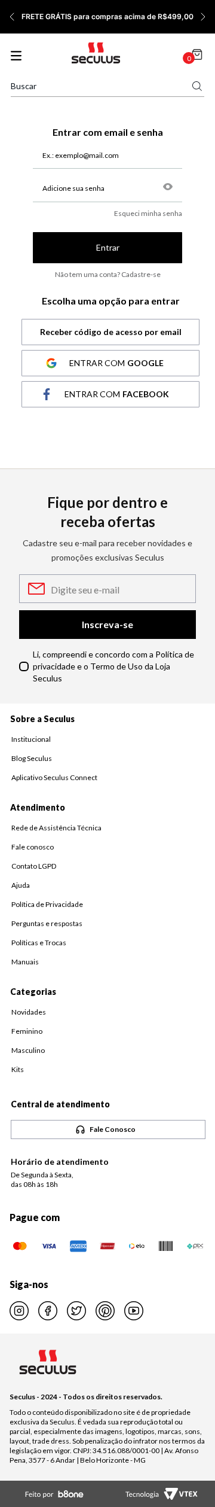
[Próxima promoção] (203, 17)
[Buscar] (197, 86)
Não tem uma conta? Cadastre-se (108, 274)
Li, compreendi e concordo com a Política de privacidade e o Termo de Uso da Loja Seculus (113, 666)
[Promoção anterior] (12, 17)
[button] (168, 187)
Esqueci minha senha (148, 213)
